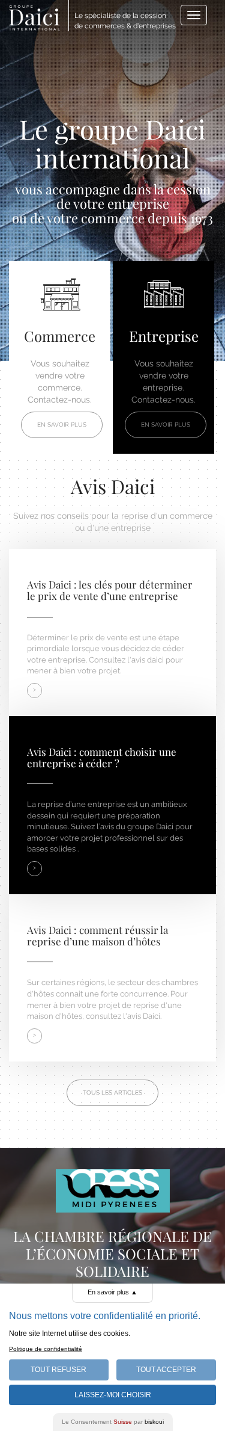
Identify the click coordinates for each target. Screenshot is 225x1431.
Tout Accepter (166, 1369)
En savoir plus (61, 424)
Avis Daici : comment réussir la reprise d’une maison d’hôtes (97, 935)
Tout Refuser (58, 1369)
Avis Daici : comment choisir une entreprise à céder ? (101, 757)
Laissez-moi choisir (112, 1395)
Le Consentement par (113, 1421)
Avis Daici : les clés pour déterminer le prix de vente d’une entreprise (110, 590)
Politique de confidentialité (45, 1349)
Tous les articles (112, 1092)
